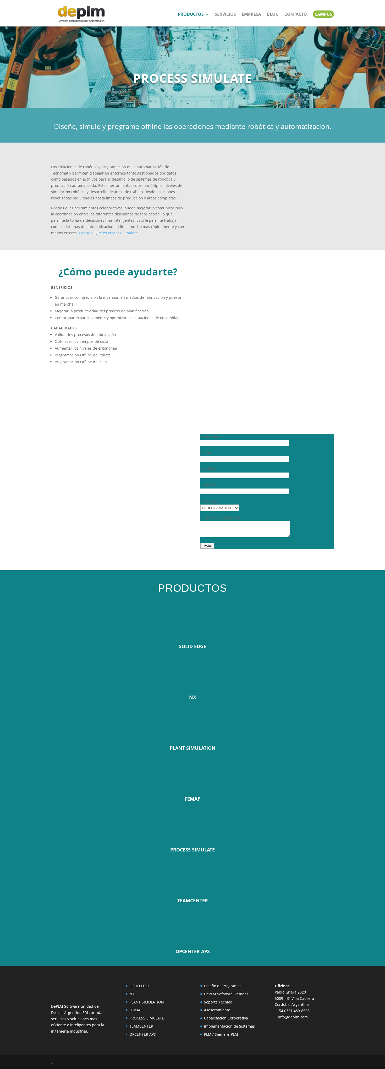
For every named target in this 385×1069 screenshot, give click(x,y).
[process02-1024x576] (267, 237)
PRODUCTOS (191, 14)
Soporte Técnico (218, 1002)
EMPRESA (251, 14)
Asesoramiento (217, 1009)
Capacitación (216, 1018)
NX (131, 993)
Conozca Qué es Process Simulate (108, 232)
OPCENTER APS (142, 1034)
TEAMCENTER (141, 1026)
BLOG (273, 14)
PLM (207, 1034)
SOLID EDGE (139, 985)
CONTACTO (295, 14)
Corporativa (238, 1018)
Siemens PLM (226, 1034)
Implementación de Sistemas (229, 1026)
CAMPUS (323, 14)
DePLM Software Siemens (226, 993)
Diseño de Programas (222, 985)
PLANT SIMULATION (146, 1002)
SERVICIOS (225, 14)
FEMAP (135, 1009)
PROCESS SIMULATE (146, 1018)
